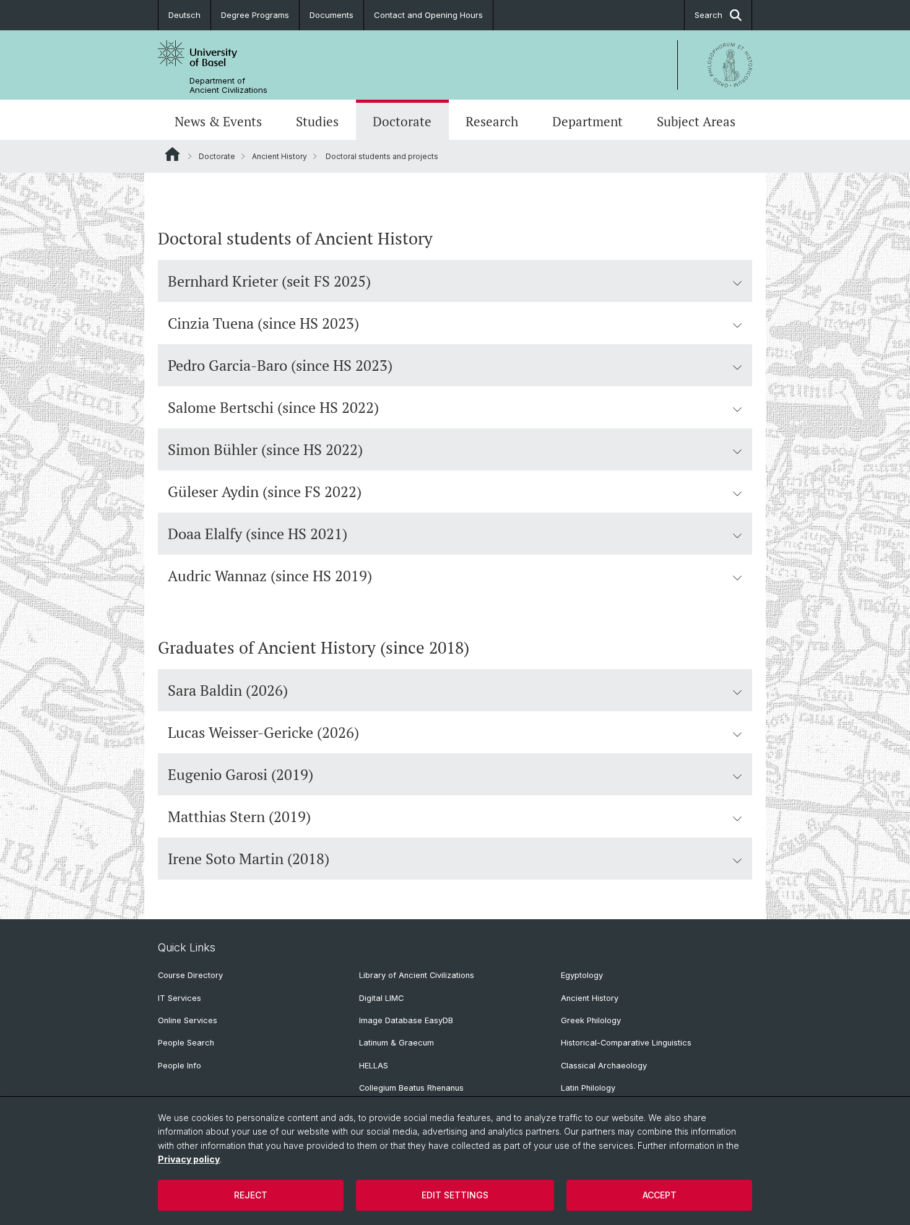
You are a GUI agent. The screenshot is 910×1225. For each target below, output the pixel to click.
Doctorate (402, 121)
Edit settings (455, 1195)
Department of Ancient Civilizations (228, 85)
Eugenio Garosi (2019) (240, 774)
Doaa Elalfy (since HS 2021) (257, 533)
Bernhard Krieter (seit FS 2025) (269, 281)
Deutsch (184, 15)
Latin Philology (588, 1088)
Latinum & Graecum (396, 1042)
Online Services (187, 1020)
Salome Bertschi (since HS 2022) (273, 407)
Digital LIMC (381, 998)
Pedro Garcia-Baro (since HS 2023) (280, 365)
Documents (331, 15)
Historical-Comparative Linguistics (626, 1042)
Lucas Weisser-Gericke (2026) (263, 732)
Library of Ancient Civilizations (416, 975)
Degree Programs (255, 15)
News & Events (218, 121)
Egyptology (582, 975)
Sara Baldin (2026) (228, 690)
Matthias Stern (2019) (239, 816)
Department (587, 121)
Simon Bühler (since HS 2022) (265, 449)
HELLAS (373, 1065)
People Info (179, 1065)
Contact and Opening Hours (428, 15)
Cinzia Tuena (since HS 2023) (263, 323)
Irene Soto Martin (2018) (248, 858)
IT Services (179, 998)
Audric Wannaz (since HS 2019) (270, 575)
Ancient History (279, 156)
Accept (660, 1195)
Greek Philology (591, 1020)
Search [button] (708, 15)
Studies (317, 121)
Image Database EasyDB (406, 1020)
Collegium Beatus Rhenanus (411, 1088)
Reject (250, 1195)
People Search (186, 1042)
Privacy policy (189, 1159)
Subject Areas (696, 121)
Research (492, 121)
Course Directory (190, 975)
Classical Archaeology (604, 1065)
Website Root (172, 154)
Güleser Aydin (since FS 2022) (265, 491)
